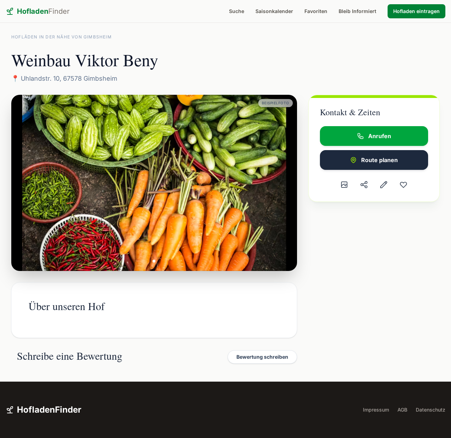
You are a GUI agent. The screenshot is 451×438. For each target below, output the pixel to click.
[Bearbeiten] (383, 184)
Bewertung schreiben (262, 357)
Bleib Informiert (357, 11)
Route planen (379, 160)
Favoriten (315, 11)
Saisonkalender (274, 11)
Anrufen (379, 136)
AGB (402, 410)
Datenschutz (430, 410)
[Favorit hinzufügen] (403, 184)
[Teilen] (364, 184)
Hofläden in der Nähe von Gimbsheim (61, 36)
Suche (236, 11)
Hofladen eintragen (416, 11)
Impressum (376, 410)
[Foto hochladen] (344, 184)
